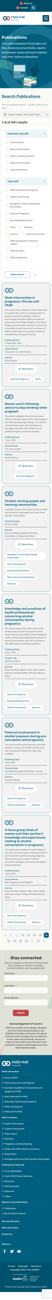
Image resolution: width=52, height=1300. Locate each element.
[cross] (35, 274)
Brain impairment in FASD (16, 1096)
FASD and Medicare (14, 1106)
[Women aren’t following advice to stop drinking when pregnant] (26, 436)
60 (26, 941)
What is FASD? (11, 1078)
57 (9, 941)
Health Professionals (14, 1123)
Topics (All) (13, 181)
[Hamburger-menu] (46, 18)
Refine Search (17, 274)
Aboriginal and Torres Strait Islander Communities (27, 1159)
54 (34, 935)
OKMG (44, 1287)
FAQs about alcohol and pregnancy (21, 1101)
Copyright (23, 1266)
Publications (10, 1208)
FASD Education (12, 1186)
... (17, 935)
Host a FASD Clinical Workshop (18, 1176)
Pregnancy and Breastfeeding (18, 1144)
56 (46, 935)
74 (38, 941)
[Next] (43, 941)
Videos (8, 1196)
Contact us (7, 1234)
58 (14, 941)
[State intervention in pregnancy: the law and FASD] (26, 335)
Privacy (11, 1266)
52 (23, 935)
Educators (9, 1139)
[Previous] (5, 935)
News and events (10, 1227)
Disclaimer (36, 1266)
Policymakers (11, 1134)
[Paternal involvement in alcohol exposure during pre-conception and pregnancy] (26, 765)
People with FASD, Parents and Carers (22, 1149)
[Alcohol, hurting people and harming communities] (26, 538)
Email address (12, 998)
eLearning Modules (13, 1171)
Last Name (10, 986)
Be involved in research (15, 1213)
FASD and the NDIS (13, 1111)
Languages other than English (24, 1269)
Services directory (11, 1221)
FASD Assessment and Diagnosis (20, 1083)
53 (28, 935)
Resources (9, 1181)
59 (20, 941)
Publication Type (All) (18, 133)
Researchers (10, 1154)
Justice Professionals (15, 1129)
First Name (10, 973)
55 (40, 935)
